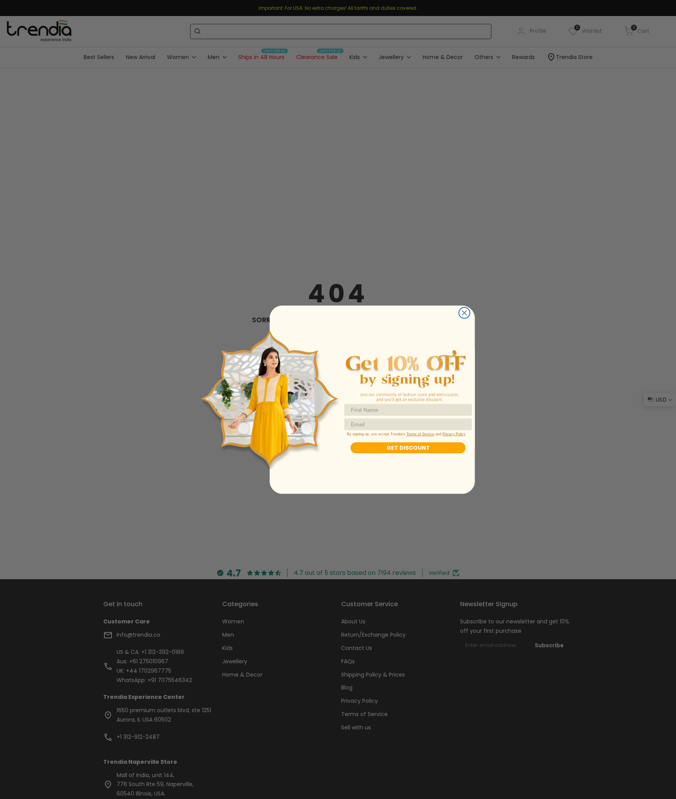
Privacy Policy (454, 434)
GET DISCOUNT (408, 448)
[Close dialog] (464, 312)
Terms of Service (420, 434)
